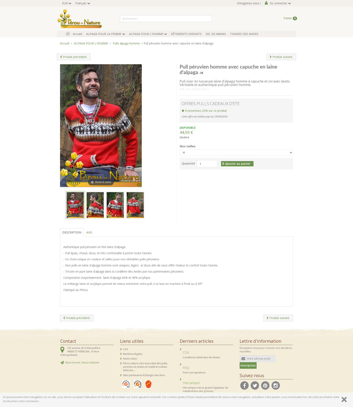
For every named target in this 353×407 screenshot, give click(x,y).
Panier (290, 18)
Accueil (77, 34)
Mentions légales (132, 354)
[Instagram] (276, 385)
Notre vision (130, 358)
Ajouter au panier (237, 164)
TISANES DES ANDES (244, 34)
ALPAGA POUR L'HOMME (146, 34)
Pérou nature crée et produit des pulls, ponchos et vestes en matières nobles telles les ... (145, 367)
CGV (125, 349)
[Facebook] (244, 385)
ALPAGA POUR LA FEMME (103, 34)
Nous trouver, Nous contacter (82, 362)
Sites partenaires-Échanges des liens (144, 375)
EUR (65, 3)
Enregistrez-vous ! (249, 3)
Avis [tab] (89, 232)
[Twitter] (255, 385)
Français (80, 3)
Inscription (248, 365)
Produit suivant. (282, 57)
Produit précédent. (74, 57)
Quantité (188, 163)
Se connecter (278, 3)
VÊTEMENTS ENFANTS (186, 34)
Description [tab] (71, 232)
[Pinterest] (265, 385)
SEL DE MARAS (216, 34)
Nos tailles (187, 146)
